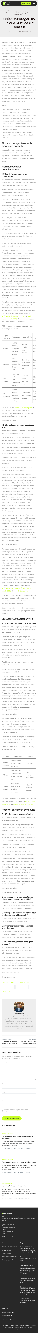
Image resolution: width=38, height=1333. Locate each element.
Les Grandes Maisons (8, 1224)
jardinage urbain (22, 987)
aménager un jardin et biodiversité (14, 316)
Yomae (4, 1229)
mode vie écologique (20, 591)
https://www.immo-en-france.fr (19, 1016)
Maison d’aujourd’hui (7, 1231)
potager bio (7, 991)
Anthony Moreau (6, 31)
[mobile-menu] (34, 3)
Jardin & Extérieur (23, 31)
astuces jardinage (8, 982)
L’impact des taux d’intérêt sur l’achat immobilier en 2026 (27, 1280)
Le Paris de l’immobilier (8, 1227)
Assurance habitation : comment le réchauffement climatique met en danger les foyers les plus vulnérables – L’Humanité (27, 1269)
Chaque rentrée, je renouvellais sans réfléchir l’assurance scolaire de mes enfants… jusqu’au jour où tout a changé (28, 1290)
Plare (3, 1233)
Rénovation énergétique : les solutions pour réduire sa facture (28, 1258)
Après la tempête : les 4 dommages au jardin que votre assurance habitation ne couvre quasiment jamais (28, 1249)
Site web (4, 1100)
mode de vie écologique (23, 408)
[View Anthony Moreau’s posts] (19, 1007)
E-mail (3, 1092)
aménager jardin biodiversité (12, 588)
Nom (3, 1083)
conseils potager (23, 982)
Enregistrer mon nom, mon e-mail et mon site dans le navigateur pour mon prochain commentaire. (16, 1110)
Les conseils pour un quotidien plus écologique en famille (27, 1300)
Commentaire (5, 1062)
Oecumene (5, 1226)
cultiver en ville (8, 987)
